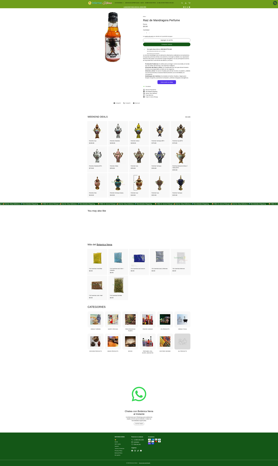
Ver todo (187, 117)
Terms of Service (119, 448)
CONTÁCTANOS (139, 423)
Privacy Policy (118, 450)
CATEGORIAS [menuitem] (118, 3)
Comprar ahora (166, 44)
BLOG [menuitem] (142, 3)
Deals (116, 442)
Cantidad (146, 30)
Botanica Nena (104, 244)
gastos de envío (149, 36)
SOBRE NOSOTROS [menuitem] (150, 3)
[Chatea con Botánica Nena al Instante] (139, 394)
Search (117, 446)
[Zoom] (113, 37)
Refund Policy (118, 453)
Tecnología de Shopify (144, 463)
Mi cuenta (117, 455)
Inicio (144, 16)
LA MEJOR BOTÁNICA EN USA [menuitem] (165, 3)
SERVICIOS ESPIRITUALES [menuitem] (132, 3)
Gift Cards (118, 444)
